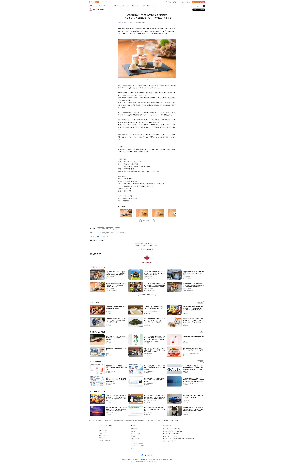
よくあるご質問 (135, 438)
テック (138, 6)
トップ (90, 420)
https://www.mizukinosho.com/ (130, 198)
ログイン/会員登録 (199, 2)
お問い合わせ (147, 249)
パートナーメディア (104, 435)
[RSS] (152, 455)
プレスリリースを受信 (184, 2)
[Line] (104, 236)
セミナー (133, 448)
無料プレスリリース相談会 (137, 446)
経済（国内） (122, 232)
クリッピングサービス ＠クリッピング (172, 428)
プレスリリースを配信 (171, 2)
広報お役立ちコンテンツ (105, 440)
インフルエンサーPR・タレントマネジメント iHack (175, 436)
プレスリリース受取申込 (137, 443)
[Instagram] (148, 455)
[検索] (204, 6)
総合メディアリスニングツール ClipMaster (173, 431)
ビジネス (134, 6)
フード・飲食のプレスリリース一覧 (103, 420)
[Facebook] (98, 236)
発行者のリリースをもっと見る (147, 294)
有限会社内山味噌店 (122, 22)
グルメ (100, 6)
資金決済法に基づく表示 (166, 459)
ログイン (133, 431)
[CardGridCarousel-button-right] (175, 213)
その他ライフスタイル (111, 232)
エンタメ (95, 6)
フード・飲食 (100, 228)
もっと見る (200, 302)
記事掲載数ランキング (104, 438)
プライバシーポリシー (153, 459)
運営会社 (124, 459)
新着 (91, 6)
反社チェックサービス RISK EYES (171, 441)
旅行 (104, 6)
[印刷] (107, 236)
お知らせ (133, 441)
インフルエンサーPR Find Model (171, 433)
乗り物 (148, 6)
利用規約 (143, 459)
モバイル (143, 6)
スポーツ (128, 6)
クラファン (154, 6)
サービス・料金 (103, 430)
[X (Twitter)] (101, 236)
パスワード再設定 (135, 433)
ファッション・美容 (111, 6)
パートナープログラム (133, 459)
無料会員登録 (134, 428)
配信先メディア (103, 433)
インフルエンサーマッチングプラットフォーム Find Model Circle (178, 438)
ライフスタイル (121, 6)
